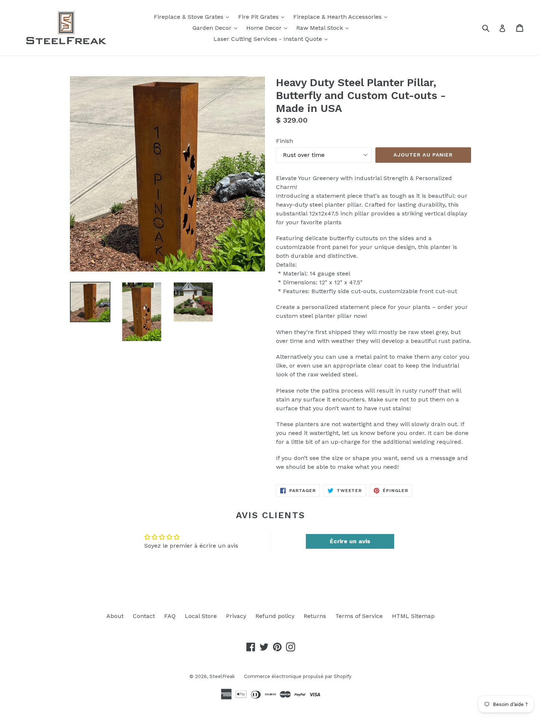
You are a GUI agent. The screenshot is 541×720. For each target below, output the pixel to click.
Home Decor (268, 27)
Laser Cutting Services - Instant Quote (272, 38)
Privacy (236, 615)
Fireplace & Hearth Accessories (342, 16)
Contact (144, 615)
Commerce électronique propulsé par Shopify (297, 676)
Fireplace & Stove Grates (193, 16)
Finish (284, 140)
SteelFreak (222, 676)
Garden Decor (216, 27)
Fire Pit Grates (263, 16)
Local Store (201, 615)
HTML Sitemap (413, 615)
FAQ (170, 615)
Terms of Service (359, 615)
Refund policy (274, 615)
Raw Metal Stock (324, 27)
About (115, 615)
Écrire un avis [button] (350, 541)
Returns (315, 615)
